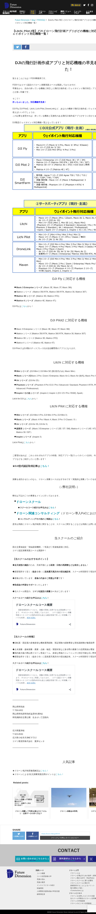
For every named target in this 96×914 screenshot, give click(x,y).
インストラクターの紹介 (46, 885)
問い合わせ (76, 5)
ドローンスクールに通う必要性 (81, 880)
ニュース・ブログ (78, 12)
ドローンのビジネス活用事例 (80, 903)
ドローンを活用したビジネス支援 (82, 896)
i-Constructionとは (77, 890)
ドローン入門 (42, 12)
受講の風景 (41, 882)
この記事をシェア (33, 836)
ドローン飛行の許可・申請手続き (82, 878)
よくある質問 (89, 12)
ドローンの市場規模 (77, 901)
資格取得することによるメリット (82, 885)
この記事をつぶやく (18, 836)
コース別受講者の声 (44, 876)
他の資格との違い (76, 888)
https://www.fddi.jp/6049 (50, 834)
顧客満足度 (41, 894)
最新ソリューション (65, 12)
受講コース (40, 870)
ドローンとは (75, 873)
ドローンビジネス (52, 12)
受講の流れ (41, 879)
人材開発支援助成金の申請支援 (48, 891)
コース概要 (41, 873)
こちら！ (45, 466)
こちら (24, 306)
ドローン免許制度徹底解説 (10, 12)
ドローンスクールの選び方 (80, 883)
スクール (32, 12)
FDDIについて (23, 12)
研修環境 (40, 888)
